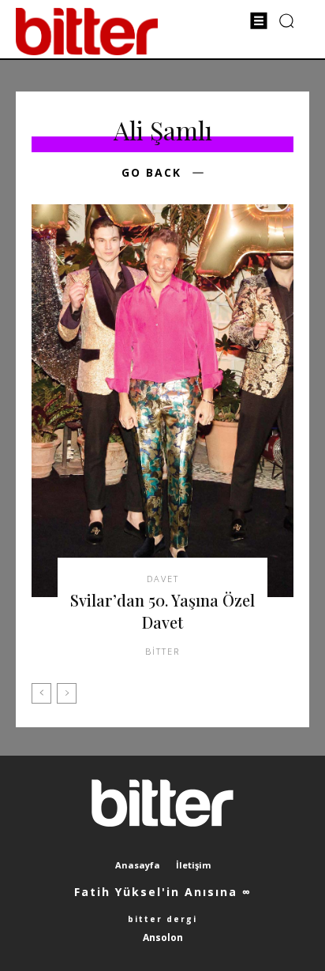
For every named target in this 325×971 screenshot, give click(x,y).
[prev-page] (41, 693)
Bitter (162, 651)
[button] (286, 20)
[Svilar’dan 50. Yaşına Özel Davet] (162, 400)
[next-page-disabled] (67, 693)
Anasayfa (137, 865)
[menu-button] (258, 20)
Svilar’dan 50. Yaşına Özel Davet (162, 611)
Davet (163, 578)
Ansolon (163, 937)
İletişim (193, 865)
